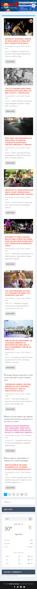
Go (30, 519)
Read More (10, 62)
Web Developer (14, 584)
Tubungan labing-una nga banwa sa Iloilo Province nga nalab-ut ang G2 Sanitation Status (18, 387)
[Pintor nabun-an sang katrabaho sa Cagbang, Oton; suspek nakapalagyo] (18, 459)
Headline (27, 46)
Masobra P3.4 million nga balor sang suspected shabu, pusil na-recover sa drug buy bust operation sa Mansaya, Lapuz (19, 241)
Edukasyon (28, 435)
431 (22, 494)
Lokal (6, 98)
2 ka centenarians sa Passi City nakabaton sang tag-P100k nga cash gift (18, 293)
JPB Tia (13, 46)
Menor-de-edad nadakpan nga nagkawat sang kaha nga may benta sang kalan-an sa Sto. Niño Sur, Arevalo (18, 429)
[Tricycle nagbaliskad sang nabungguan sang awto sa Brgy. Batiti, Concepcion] (18, 76)
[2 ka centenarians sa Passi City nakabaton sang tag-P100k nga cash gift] (18, 279)
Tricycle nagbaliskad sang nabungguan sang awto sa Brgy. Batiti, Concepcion (18, 90)
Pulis (6, 48)
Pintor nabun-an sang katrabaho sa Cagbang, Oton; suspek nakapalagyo (18, 467)
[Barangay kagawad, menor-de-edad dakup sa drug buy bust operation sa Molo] (18, 27)
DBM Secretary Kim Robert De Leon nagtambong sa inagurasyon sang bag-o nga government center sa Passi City (18, 344)
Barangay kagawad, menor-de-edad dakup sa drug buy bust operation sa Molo (18, 41)
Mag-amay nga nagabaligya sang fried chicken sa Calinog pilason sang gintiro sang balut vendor (18, 141)
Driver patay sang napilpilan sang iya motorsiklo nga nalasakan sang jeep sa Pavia (19, 192)
